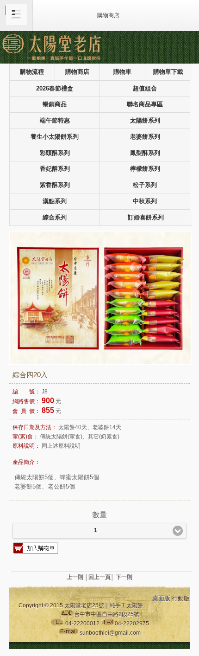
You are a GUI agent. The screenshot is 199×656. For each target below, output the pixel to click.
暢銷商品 (55, 104)
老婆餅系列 (145, 137)
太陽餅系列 (145, 120)
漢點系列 (55, 201)
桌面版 (161, 598)
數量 (99, 515)
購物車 (122, 72)
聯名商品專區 (145, 104)
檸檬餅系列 (145, 169)
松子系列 (145, 185)
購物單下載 (168, 72)
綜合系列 (55, 217)
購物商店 (77, 72)
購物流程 (32, 72)
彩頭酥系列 (55, 153)
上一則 (75, 577)
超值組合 (145, 88)
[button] (16, 15)
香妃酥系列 (55, 169)
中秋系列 (145, 201)
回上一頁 (99, 577)
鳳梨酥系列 (145, 153)
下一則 (124, 577)
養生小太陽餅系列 (55, 137)
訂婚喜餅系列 (146, 217)
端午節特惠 (55, 120)
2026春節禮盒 (54, 88)
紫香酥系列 (55, 185)
